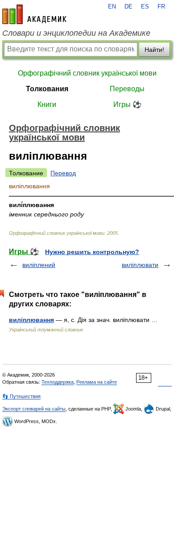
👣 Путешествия (21, 396)
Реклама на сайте (96, 382)
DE (128, 7)
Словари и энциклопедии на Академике (76, 33)
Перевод (63, 173)
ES (145, 7)
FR (161, 7)
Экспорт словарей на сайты (34, 408)
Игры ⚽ (127, 104)
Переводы (127, 89)
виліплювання (31, 319)
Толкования (47, 89)
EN (112, 7)
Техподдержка (57, 382)
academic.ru (34, 14)
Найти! (154, 49)
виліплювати (140, 264)
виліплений (38, 264)
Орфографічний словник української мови (87, 73)
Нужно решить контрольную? (92, 251)
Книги (46, 104)
